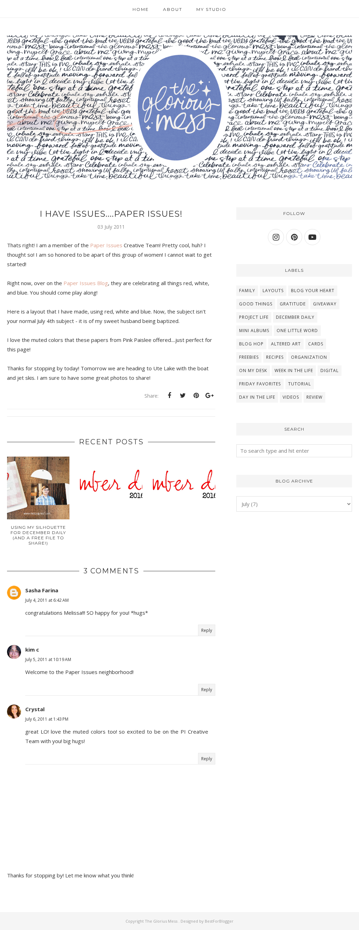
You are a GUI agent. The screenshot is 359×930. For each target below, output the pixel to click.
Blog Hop (251, 344)
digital (329, 370)
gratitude (293, 304)
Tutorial (299, 384)
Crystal (35, 709)
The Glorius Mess (161, 921)
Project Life (254, 317)
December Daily (295, 317)
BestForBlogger (219, 921)
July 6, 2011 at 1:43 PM (46, 719)
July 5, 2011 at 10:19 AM (48, 659)
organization (309, 357)
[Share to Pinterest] (196, 395)
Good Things (255, 304)
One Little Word (297, 330)
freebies (249, 357)
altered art (286, 344)
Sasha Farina (41, 590)
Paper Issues (106, 245)
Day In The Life (257, 397)
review (314, 397)
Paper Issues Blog (85, 283)
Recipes (275, 357)
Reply (206, 630)
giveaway (325, 304)
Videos (291, 397)
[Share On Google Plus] (209, 395)
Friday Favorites (260, 384)
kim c (32, 649)
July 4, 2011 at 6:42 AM (47, 600)
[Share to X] (182, 395)
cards (315, 344)
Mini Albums (254, 330)
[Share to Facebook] (169, 395)
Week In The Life (294, 370)
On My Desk (253, 370)
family (247, 291)
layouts (273, 291)
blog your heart (312, 291)
